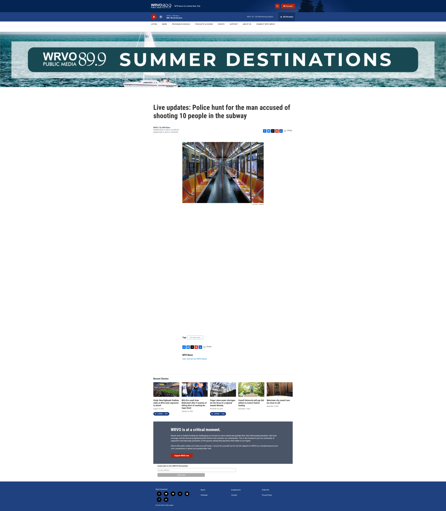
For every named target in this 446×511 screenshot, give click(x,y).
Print (289, 130)
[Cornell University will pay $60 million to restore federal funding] (251, 389)
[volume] (161, 17)
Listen (154, 24)
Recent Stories (161, 378)
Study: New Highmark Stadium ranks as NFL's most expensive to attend (166, 403)
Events (221, 24)
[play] (154, 17)
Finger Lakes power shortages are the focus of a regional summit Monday (222, 403)
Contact (234, 495)
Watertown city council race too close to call (278, 401)
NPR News (166, 127)
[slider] (164, 17)
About (203, 490)
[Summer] (223, 59)
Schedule (204, 495)
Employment (236, 490)
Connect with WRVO (265, 24)
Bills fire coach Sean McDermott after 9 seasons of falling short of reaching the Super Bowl (194, 404)
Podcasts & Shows (204, 24)
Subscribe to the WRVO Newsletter (172, 466)
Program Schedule (181, 24)
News (164, 24)
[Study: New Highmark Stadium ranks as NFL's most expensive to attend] (166, 389)
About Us (247, 24)
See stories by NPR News (194, 358)
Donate (289, 6)
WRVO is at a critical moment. (196, 429)
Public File (265, 490)
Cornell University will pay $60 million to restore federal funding (251, 403)
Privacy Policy (267, 495)
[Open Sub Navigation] (159, 24)
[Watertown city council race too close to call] (280, 389)
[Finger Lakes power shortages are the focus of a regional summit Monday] (223, 389)
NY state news (195, 338)
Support (234, 24)
